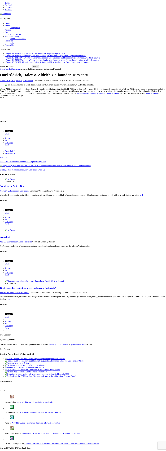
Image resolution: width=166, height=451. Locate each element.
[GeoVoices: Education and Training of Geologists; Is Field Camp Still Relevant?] (37, 374)
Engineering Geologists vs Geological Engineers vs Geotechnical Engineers (51, 433)
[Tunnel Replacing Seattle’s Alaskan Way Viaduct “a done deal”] (26, 372)
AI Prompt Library (12, 36)
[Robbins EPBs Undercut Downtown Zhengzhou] (44, 361)
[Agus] (12, 419)
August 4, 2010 (6, 191)
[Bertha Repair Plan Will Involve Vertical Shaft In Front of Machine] (17, 363)
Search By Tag (15, 34)
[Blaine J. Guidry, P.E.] (12, 440)
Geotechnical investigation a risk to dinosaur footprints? (28, 288)
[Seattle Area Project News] (10, 179)
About (7, 25)
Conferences (24, 191)
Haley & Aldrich (151, 93)
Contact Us (9, 45)
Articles (8, 30)
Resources (9, 41)
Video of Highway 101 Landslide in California (34, 402)
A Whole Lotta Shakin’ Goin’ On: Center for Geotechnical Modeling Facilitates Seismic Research (61, 444)
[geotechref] (10, 230)
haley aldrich (10, 153)
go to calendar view (78, 344)
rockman (19, 81)
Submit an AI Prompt (18, 39)
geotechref (5, 237)
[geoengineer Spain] (12, 429)
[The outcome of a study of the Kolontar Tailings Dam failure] (24, 367)
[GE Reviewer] (12, 408)
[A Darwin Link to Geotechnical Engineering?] (32, 370)
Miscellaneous (23, 293)
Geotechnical (10, 151)
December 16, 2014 (7, 81)
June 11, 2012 (5, 293)
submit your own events (58, 344)
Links (12, 43)
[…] (141, 195)
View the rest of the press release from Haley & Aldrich (98, 93)
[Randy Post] (12, 398)
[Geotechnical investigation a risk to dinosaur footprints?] (35, 281)
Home (7, 23)
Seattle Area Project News (12, 186)
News (7, 32)
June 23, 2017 (5, 242)
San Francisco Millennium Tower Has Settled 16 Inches (39, 412)
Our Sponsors (15, 28)
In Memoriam (28, 81)
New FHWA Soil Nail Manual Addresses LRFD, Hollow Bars (36, 423)
